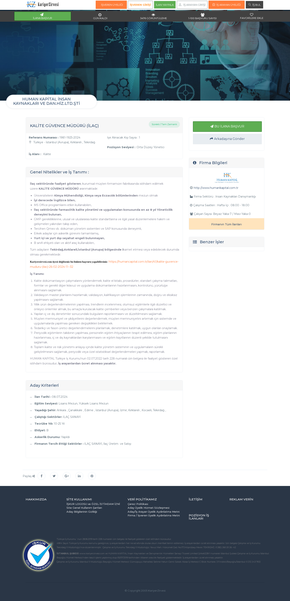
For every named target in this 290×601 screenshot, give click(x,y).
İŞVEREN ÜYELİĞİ (112, 4)
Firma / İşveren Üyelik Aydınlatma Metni (154, 515)
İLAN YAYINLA (165, 4)
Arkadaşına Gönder (229, 139)
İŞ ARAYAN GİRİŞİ (194, 4)
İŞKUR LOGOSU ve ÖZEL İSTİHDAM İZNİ (93, 504)
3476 (153, 18)
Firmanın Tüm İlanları (226, 224)
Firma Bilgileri (213, 162)
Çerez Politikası (138, 504)
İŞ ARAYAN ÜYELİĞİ (228, 4)
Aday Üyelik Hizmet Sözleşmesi (148, 507)
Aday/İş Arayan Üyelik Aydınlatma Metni (154, 511)
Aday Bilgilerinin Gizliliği (81, 511)
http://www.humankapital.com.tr (216, 188)
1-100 (202, 18)
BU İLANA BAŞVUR (229, 126)
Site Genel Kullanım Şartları (84, 507)
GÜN (100, 18)
